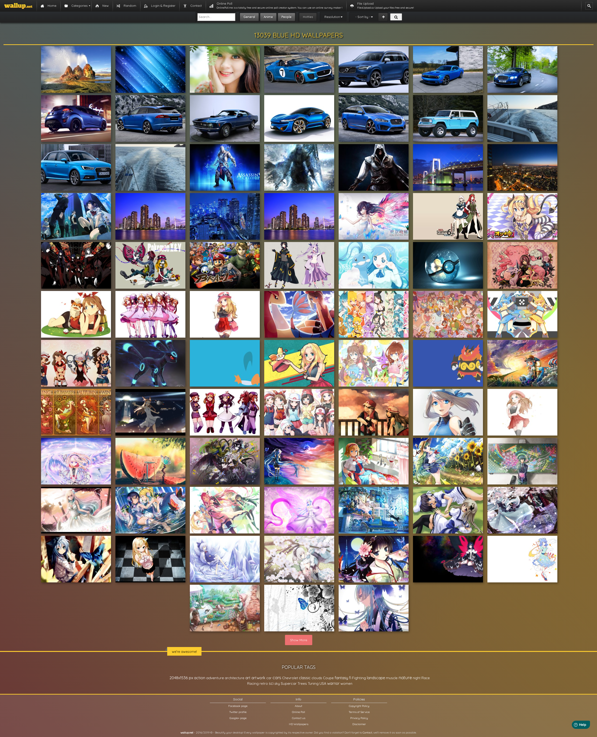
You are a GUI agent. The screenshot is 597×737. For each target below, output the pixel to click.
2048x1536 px (181, 677)
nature (405, 677)
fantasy (341, 677)
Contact (367, 732)
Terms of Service (359, 712)
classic (305, 677)
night (416, 678)
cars (277, 677)
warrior (333, 683)
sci (271, 683)
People (286, 17)
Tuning (313, 683)
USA (322, 683)
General (249, 17)
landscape (376, 677)
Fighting (359, 677)
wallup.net (186, 732)
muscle (392, 678)
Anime (268, 17)
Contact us (298, 718)
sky (277, 683)
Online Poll (298, 712)
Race (425, 678)
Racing (253, 683)
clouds (317, 678)
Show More (298, 640)
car (269, 678)
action (199, 677)
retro (264, 683)
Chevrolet (290, 678)
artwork (258, 677)
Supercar (289, 683)
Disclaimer (359, 724)
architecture (234, 678)
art (247, 677)
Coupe (328, 678)
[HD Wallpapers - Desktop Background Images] (18, 6)
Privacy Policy (359, 718)
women (346, 683)
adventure (215, 677)
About (298, 706)
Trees (302, 683)
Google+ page (237, 718)
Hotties (308, 17)
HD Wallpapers (298, 724)
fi (350, 677)
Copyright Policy (359, 706)
